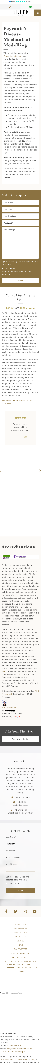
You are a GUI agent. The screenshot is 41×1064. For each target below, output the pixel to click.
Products (20, 937)
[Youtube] (34, 911)
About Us (20, 924)
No (14, 268)
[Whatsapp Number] (30, 7)
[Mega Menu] (37, 13)
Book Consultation (20, 739)
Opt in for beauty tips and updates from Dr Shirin (20, 263)
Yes (6, 268)
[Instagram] (25, 911)
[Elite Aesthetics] (17, 13)
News (20, 945)
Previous (1, 470)
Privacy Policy (20, 957)
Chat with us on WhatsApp (12, 1052)
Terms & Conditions (20, 953)
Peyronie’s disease (13, 56)
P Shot (20, 972)
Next (40, 470)
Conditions (20, 933)
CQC (21, 674)
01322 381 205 (23, 797)
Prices (20, 941)
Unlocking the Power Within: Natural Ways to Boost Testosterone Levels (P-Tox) (20, 964)
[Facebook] (6, 911)
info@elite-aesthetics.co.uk (19, 1049)
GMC (4, 671)
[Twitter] (16, 911)
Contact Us (20, 949)
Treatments (20, 928)
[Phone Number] (10, 7)
